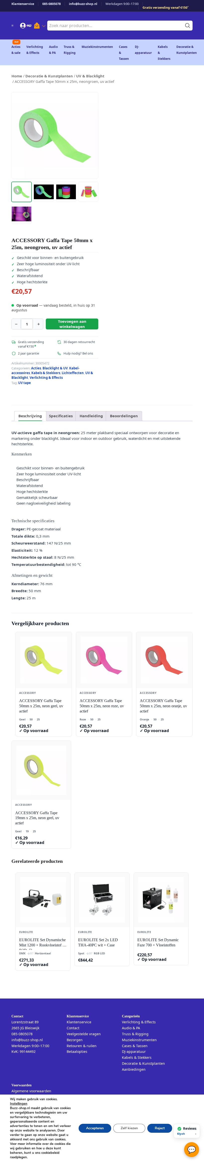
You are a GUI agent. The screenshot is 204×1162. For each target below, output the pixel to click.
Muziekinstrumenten (97, 47)
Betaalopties (77, 1051)
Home (16, 75)
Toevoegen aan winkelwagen (72, 324)
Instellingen (18, 1103)
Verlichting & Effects (46, 377)
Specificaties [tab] (61, 415)
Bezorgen (75, 1039)
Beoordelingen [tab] (124, 415)
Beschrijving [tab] (30, 415)
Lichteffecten (73, 373)
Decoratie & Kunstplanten (49, 75)
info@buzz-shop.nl (83, 4)
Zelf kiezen (129, 1128)
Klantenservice (22, 4)
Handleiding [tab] (91, 415)
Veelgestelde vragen (84, 1034)
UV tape (24, 383)
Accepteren (95, 1128)
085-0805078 (51, 4)
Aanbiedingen (134, 1069)
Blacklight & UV (55, 368)
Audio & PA (131, 1028)
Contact (73, 1028)
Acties (36, 368)
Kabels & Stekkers (45, 373)
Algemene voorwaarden (31, 1091)
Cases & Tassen (135, 1045)
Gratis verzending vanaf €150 (166, 7)
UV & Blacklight (90, 75)
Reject (160, 1128)
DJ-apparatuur (134, 1051)
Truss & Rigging (135, 1034)
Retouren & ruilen (82, 1045)
